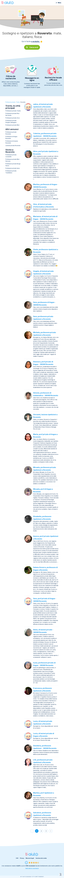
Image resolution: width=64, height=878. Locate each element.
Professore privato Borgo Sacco (12, 164)
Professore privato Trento (13, 111)
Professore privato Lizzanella (10, 155)
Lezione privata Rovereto (12, 145)
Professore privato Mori (12, 125)
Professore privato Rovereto (10, 133)
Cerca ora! (33, 47)
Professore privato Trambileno (10, 172)
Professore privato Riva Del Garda (12, 114)
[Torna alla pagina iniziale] (8, 3)
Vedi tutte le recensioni (32, 868)
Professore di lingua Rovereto (11, 137)
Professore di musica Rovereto (11, 142)
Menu (59, 2)
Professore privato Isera (12, 168)
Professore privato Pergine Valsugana (10, 121)
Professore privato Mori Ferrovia (12, 160)
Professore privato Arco (12, 118)
